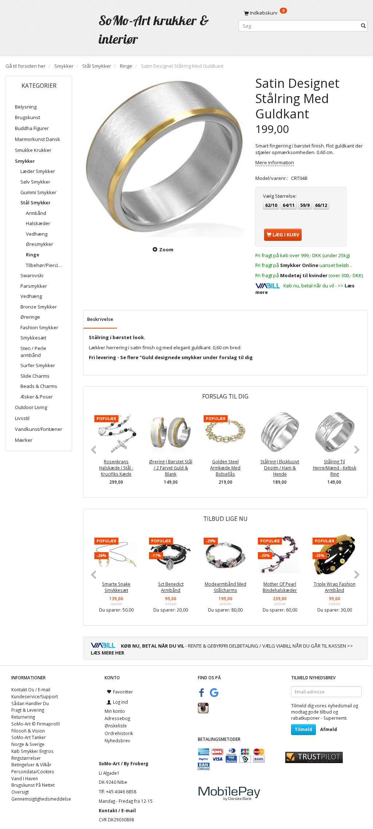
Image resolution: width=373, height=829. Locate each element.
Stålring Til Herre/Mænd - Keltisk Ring (334, 467)
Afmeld (328, 729)
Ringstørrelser (26, 758)
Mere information (274, 162)
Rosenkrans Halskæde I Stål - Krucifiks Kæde (116, 467)
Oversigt (20, 792)
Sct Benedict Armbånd (171, 587)
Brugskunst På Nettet (33, 785)
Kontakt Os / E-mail (30, 689)
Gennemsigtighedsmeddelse (41, 799)
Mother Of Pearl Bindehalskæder (280, 587)
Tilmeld (303, 729)
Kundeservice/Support (34, 696)
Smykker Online (299, 265)
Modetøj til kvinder (303, 275)
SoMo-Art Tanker (28, 737)
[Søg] (363, 26)
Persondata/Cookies (32, 771)
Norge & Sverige (27, 744)
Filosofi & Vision (28, 731)
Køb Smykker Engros (32, 751)
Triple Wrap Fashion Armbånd (335, 587)
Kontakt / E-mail (117, 810)
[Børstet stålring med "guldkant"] (163, 156)
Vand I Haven (24, 778)
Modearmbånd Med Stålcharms (225, 587)
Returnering (23, 717)
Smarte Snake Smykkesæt (116, 587)
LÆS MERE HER (107, 652)
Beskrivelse (100, 319)
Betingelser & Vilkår (31, 764)
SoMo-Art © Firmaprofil (35, 724)
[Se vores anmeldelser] (314, 757)
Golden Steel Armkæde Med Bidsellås (225, 467)
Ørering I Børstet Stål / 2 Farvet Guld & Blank (170, 467)
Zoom (166, 249)
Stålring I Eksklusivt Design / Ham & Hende (279, 467)
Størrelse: (280, 196)
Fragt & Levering (27, 710)
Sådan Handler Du (30, 703)
